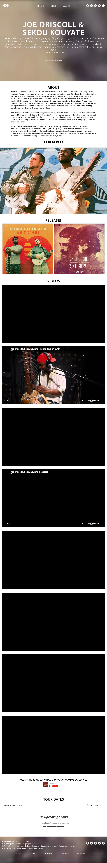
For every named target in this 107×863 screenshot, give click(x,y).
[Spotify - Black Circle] (61, 142)
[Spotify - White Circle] (95, 5)
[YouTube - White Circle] (91, 5)
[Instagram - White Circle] (103, 5)
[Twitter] (49, 142)
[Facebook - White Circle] (87, 5)
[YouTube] (53, 142)
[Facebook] (45, 142)
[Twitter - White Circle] (99, 5)
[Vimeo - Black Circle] (57, 142)
